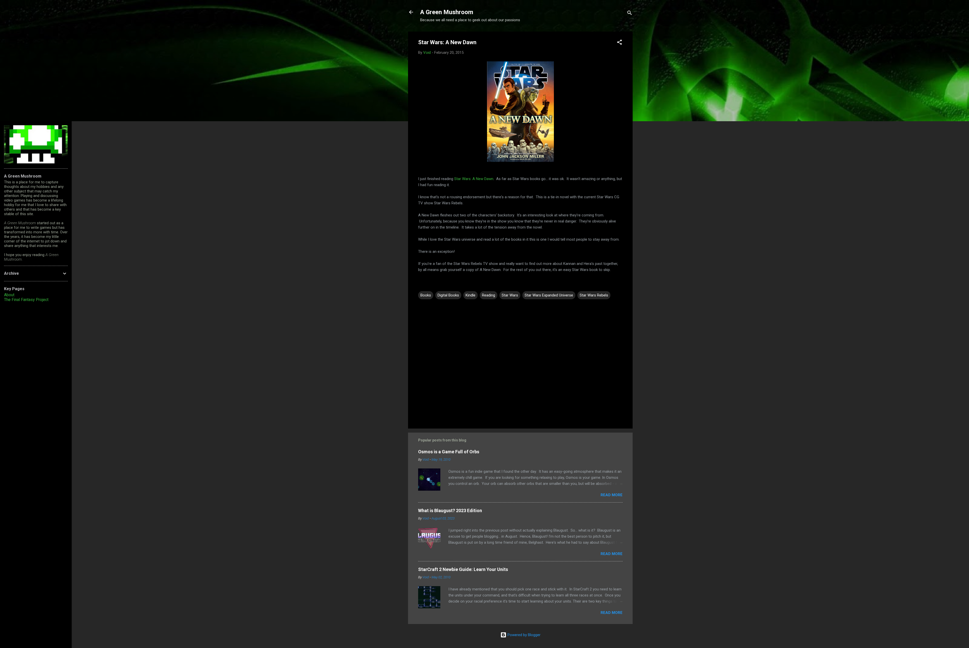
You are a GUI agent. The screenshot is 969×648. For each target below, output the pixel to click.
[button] (619, 43)
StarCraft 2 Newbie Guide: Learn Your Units (463, 569)
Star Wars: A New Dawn (473, 179)
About (9, 294)
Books (425, 295)
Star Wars (510, 295)
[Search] (630, 13)
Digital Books (448, 295)
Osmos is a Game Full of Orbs (448, 451)
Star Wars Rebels (594, 295)
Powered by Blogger (523, 635)
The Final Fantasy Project (26, 299)
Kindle (470, 295)
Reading (488, 295)
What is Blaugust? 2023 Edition (450, 510)
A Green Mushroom (446, 12)
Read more (612, 495)
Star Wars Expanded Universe (549, 295)
